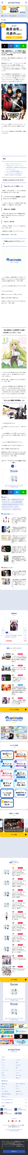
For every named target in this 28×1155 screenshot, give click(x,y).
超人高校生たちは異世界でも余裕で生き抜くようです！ (12, 504)
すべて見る (14, 979)
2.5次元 (3, 1075)
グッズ (3, 1067)
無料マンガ (18, 1077)
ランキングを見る (14, 709)
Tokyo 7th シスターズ (17, 509)
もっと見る (14, 834)
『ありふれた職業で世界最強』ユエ (14, 171)
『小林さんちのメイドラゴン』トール (14, 165)
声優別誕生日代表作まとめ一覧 (17, 499)
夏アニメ (17, 1086)
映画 (17, 1067)
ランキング (18, 1060)
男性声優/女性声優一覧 (6, 1094)
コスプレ (17, 1072)
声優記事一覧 (18, 1091)
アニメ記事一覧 (5, 1091)
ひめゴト (16, 506)
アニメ (3, 1062)
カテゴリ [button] (3, 1057)
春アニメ (3, 1086)
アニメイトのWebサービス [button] (6, 1102)
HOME (3, 1059)
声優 (8, 499)
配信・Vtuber (18, 1075)
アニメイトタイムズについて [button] (7, 1099)
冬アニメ (17, 1088)
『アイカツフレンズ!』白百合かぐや (14, 173)
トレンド (3, 1077)
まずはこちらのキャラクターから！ (14, 163)
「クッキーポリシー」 (10, 1146)
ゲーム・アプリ (19, 1070)
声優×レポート (5, 1096)
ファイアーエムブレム (6, 509)
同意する (14, 1151)
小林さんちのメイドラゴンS (7, 506)
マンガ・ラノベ (5, 1070)
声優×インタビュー (20, 1094)
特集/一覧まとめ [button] (4, 1080)
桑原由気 (4, 499)
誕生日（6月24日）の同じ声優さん (14, 175)
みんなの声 (18, 1065)
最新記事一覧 (4, 1083)
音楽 (3, 1072)
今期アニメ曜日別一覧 (20, 1083)
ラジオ (3, 1065)
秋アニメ (3, 1088)
